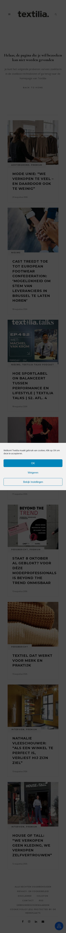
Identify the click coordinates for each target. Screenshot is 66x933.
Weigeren (33, 472)
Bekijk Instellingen (33, 481)
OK (33, 463)
